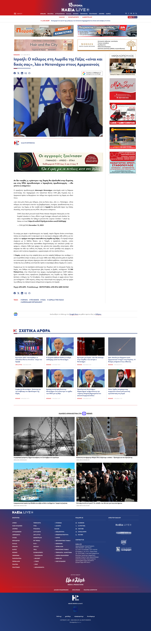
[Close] (94, 283)
